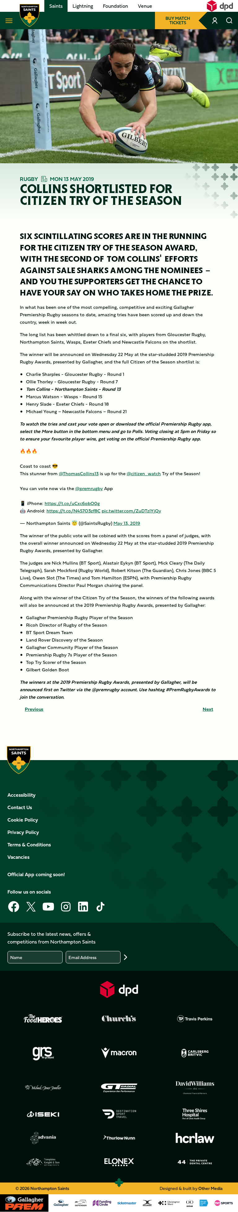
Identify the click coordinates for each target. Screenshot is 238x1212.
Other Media (210, 1188)
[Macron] (119, 1053)
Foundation (115, 6)
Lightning (83, 6)
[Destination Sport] (119, 1113)
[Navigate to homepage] (29, 15)
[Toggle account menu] (215, 20)
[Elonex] (119, 1162)
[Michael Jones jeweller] (43, 1087)
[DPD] (119, 989)
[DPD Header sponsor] (220, 6)
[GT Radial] (119, 1087)
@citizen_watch (144, 473)
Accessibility (21, 794)
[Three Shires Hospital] (195, 1113)
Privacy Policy (23, 832)
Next (208, 709)
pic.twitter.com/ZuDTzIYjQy (131, 510)
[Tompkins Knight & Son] (43, 1162)
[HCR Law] (195, 1138)
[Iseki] (43, 1113)
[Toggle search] (229, 20)
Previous (34, 709)
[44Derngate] (195, 1162)
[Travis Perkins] (195, 1018)
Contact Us (19, 807)
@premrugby (89, 488)
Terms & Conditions (29, 844)
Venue (145, 6)
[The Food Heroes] (43, 1018)
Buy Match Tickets (177, 20)
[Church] (119, 1018)
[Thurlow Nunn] (119, 1138)
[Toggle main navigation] (7, 20)
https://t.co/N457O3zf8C (73, 510)
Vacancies (18, 856)
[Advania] (43, 1138)
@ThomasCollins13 (79, 473)
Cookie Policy (22, 819)
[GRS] (43, 1053)
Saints (56, 6)
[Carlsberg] (195, 1053)
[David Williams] (195, 1087)
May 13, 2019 (126, 523)
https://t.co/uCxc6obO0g (72, 503)
